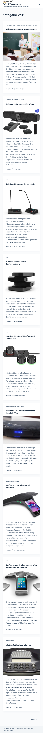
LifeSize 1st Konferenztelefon (18, 645)
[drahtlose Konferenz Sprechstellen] (21, 201)
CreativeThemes (8, 731)
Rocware (31, 25)
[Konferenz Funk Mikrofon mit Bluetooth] (21, 505)
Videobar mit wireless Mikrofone (20, 104)
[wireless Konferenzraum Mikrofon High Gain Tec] (21, 430)
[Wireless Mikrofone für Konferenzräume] (21, 281)
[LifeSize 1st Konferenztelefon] (21, 662)
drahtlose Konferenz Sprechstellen (21, 184)
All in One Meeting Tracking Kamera (21, 29)
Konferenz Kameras (20, 25)
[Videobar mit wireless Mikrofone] (21, 121)
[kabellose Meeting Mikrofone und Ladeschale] (21, 356)
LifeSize (8, 640)
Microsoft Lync (11, 481)
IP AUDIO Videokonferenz (12, 4)
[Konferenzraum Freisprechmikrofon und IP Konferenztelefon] (21, 585)
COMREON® (9, 25)
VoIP (35, 25)
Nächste (34, 719)
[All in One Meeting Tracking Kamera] (21, 46)
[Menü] (39, 4)
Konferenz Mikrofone (13, 100)
